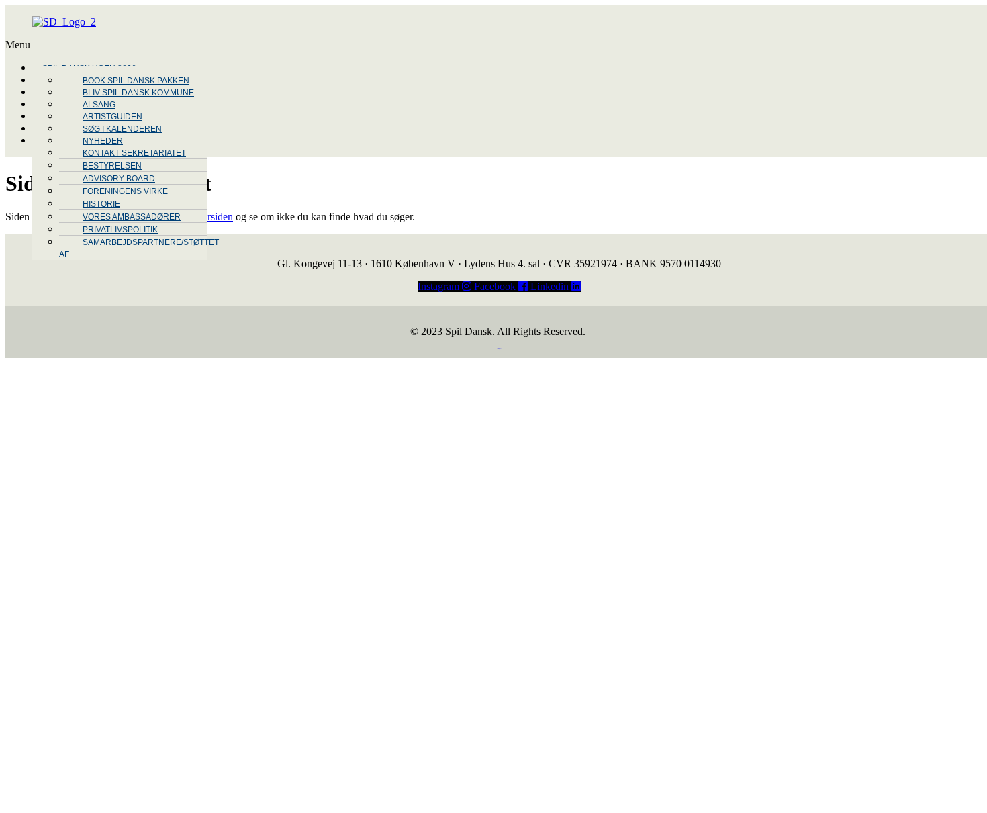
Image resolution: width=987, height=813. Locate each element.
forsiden (216, 216)
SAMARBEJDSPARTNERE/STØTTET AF (139, 248)
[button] (436, 45)
